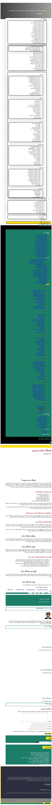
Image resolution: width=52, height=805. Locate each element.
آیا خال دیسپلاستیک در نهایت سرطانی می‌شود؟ (38, 761)
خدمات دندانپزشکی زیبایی (41, 587)
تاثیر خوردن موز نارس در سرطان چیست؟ (39, 752)
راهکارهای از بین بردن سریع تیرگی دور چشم (39, 758)
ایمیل (50, 726)
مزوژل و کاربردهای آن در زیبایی (41, 756)
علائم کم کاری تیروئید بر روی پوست (41, 760)
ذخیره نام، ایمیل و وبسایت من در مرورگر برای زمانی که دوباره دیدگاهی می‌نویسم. (31, 731)
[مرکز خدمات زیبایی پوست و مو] (41, 7)
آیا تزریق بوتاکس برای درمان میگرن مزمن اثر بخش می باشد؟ (35, 757)
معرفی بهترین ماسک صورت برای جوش (40, 762)
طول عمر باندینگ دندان (42, 589)
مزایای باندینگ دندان (31, 589)
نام (50, 723)
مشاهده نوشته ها (39, 608)
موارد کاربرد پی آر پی (44, 763)
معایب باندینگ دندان (20, 589)
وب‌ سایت (49, 728)
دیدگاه (49, 721)
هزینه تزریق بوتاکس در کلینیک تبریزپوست (39, 755)
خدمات (50, 649)
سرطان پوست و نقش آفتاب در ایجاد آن (40, 753)
